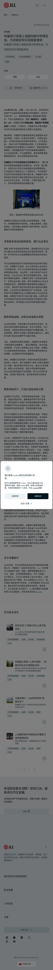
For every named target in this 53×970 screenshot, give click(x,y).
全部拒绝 (15, 496)
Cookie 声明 (37, 488)
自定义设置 (26, 503)
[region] (26, 485)
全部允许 (38, 496)
